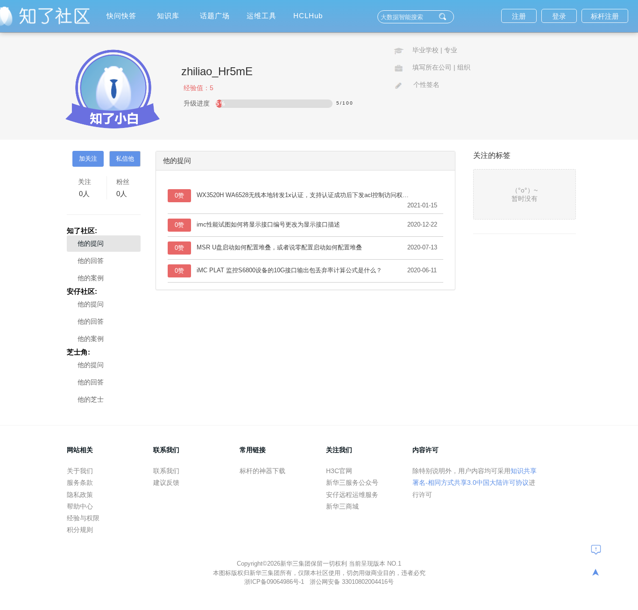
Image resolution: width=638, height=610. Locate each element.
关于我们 (80, 471)
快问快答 (121, 16)
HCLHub (308, 16)
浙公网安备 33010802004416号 (352, 581)
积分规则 (80, 529)
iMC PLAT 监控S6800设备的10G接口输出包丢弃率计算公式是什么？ (289, 270)
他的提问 (91, 243)
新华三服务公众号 (352, 482)
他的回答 (91, 260)
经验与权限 (83, 518)
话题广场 (215, 16)
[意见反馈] (596, 549)
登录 (559, 16)
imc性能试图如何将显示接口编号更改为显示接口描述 (268, 224)
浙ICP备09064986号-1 (275, 581)
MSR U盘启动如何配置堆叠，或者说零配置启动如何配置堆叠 (279, 247)
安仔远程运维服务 (352, 494)
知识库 (168, 16)
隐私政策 (80, 494)
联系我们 (166, 471)
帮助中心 (80, 506)
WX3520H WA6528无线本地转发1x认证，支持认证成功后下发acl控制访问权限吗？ (305, 195)
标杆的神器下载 (262, 471)
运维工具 (261, 16)
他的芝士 (91, 399)
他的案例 (91, 278)
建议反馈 (166, 482)
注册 (519, 16)
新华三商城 (342, 506)
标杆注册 (605, 16)
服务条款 (80, 482)
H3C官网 (339, 471)
